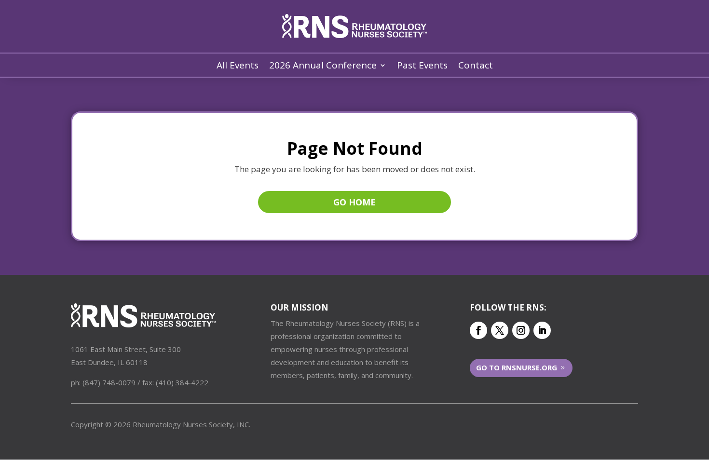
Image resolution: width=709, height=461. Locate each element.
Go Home (354, 202)
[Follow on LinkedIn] (542, 330)
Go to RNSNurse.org (516, 367)
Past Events (422, 66)
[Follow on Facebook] (478, 330)
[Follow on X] (499, 330)
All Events (238, 66)
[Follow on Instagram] (521, 330)
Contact (475, 66)
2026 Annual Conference (323, 66)
